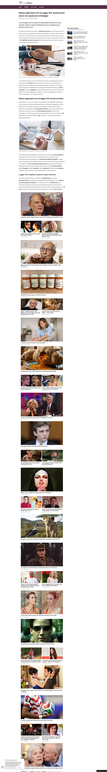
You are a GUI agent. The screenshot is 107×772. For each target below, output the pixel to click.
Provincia (41, 7)
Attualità (26, 7)
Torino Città (34, 7)
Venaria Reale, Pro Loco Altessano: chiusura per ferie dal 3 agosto (81, 53)
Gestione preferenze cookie (101, 770)
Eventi (20, 7)
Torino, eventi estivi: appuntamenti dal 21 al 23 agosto (79, 58)
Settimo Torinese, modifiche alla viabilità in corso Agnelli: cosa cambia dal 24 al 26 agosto (81, 47)
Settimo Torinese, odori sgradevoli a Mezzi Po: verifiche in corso (81, 42)
